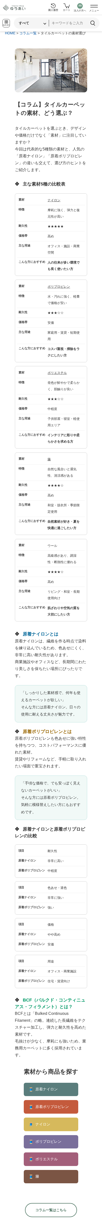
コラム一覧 (28, 33)
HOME (10, 33)
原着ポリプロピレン (48, 1107)
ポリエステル (57, 373)
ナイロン (54, 200)
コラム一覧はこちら (51, 1210)
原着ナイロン (43, 1089)
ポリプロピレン (59, 286)
